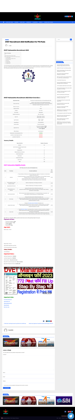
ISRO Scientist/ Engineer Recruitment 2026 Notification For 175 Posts (45, 343)
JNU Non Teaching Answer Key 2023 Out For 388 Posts (15, 323)
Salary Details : (8, 61)
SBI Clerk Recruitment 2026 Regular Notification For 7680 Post (64, 402)
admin (10, 45)
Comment (4, 354)
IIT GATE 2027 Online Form (61, 80)
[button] (72, 22)
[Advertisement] (26, 6)
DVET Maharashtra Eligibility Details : (11, 58)
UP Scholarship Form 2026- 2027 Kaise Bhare (64, 113)
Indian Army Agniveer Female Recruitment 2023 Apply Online (40, 323)
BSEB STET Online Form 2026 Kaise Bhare (28, 343)
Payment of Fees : (8, 59)
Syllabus (16, 22)
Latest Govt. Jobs (9, 22)
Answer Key (28, 22)
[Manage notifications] (2, 418)
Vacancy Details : (8, 57)
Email (4, 376)
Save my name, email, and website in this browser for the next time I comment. (16, 385)
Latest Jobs (6, 39)
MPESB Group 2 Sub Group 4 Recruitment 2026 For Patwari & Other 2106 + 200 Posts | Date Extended (64, 123)
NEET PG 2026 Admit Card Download (63, 94)
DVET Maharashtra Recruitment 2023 (10, 55)
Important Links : (8, 63)
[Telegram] (71, 416)
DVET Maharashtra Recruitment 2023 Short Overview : (12, 56)
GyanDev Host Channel (48, 22)
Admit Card (22, 22)
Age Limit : (7, 60)
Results (40, 22)
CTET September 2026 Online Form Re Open (64, 85)
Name (4, 372)
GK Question (35, 22)
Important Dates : (8, 62)
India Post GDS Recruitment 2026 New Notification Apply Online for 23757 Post (11, 343)
